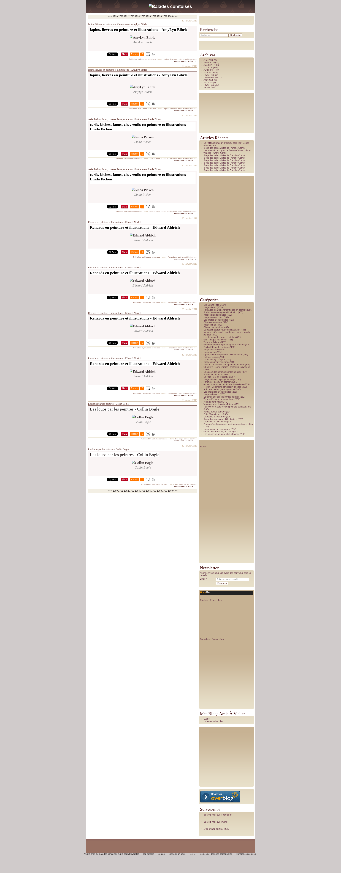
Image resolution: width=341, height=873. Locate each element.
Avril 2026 (209, 70)
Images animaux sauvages (216, 362)
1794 (137, 16)
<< (109, 16)
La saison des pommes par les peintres (222, 372)
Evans (207, 719)
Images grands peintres (215, 315)
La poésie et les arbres (215, 416)
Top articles (148, 854)
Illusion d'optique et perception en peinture (224, 364)
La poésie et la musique (215, 421)
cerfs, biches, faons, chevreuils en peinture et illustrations (173, 159)
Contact (161, 854)
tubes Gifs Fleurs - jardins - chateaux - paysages (227, 367)
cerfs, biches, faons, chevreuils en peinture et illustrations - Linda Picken (124, 119)
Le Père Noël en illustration (217, 377)
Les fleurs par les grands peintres (220, 337)
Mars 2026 (209, 72)
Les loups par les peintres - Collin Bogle (108, 404)
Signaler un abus (177, 854)
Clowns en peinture (213, 322)
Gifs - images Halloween (215, 339)
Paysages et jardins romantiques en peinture (225, 310)
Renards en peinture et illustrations (182, 257)
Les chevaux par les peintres (217, 392)
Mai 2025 (208, 82)
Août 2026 (209, 60)
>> (176, 16)
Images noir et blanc (213, 317)
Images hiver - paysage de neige (219, 379)
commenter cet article (184, 61)
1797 (153, 16)
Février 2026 (210, 75)
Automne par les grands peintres (219, 389)
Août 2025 (209, 80)
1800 (170, 16)
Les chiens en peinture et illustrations (221, 434)
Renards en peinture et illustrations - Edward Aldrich (114, 222)
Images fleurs (210, 307)
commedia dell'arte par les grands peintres (224, 344)
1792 (126, 16)
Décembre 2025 (212, 77)
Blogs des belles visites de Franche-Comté (224, 148)
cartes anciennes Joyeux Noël (218, 431)
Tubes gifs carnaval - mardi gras (219, 399)
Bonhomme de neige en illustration (220, 312)
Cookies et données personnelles (216, 854)
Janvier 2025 (210, 87)
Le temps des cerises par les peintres (221, 397)
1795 (142, 16)
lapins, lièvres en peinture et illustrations (180, 59)
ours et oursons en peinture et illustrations (224, 384)
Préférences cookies (246, 854)
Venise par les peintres (215, 412)
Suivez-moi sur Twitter (216, 821)
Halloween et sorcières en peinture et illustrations (227, 407)
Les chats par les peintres (216, 320)
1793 (131, 16)
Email (202, 579)
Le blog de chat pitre (213, 721)
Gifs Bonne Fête (211, 305)
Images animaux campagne (217, 429)
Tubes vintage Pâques (214, 359)
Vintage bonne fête (213, 402)
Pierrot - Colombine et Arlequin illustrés (222, 387)
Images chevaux (211, 394)
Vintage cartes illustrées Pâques (219, 404)
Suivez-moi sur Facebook (218, 814)
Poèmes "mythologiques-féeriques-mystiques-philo (228, 424)
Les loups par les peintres (185, 439)
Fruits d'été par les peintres (216, 347)
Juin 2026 (209, 65)
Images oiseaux (211, 349)
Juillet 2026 (209, 62)
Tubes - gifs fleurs (212, 342)
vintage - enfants (212, 357)
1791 (120, 16)
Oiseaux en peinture (213, 327)
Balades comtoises (108, 854)
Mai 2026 (208, 67)
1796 (148, 16)
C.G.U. (193, 854)
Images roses (210, 352)
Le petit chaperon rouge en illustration (222, 330)
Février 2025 (210, 85)
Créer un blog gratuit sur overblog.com (220, 797)
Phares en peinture (213, 374)
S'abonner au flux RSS (216, 828)
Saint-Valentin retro (213, 414)
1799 (164, 16)
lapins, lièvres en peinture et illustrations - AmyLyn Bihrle (117, 24)
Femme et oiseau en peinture (218, 382)
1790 (115, 16)
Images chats (210, 325)
